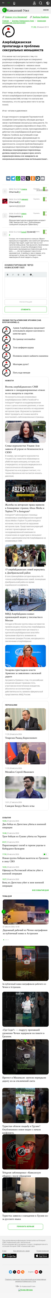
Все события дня (40, 890)
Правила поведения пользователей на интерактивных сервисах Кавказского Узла (25, 1280)
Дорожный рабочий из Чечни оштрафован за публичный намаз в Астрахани (25, 931)
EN (9, 3)
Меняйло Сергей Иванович (19, 771)
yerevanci (24, 199)
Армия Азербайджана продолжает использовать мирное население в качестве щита (29, 330)
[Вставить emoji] (30, 274)
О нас (4, 1251)
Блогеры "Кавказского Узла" (23, 21)
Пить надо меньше (21, 372)
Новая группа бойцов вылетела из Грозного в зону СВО (25, 859)
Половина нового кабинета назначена (30, 355)
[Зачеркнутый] (24, 274)
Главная (5, 21)
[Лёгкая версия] (14, 3)
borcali (23, 232)
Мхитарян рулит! (21, 364)
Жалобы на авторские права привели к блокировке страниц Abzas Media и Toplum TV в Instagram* (24, 508)
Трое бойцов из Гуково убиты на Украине (24, 836)
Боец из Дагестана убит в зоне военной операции (23, 884)
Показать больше (25, 1226)
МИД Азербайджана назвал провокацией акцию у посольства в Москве (24, 617)
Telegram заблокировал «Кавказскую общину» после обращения (21, 1174)
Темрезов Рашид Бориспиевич (21, 737)
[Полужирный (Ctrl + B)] (7, 274)
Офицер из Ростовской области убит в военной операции (22, 871)
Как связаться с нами (21, 1251)
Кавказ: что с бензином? (16, 17)
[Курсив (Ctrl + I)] (13, 274)
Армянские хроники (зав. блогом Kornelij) (24, 22)
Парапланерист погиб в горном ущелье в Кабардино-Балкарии (23, 847)
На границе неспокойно (24, 339)
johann (23, 214)
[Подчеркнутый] (18, 274)
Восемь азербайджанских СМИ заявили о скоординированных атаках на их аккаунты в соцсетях (25, 390)
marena (24, 189)
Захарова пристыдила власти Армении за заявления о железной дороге (23, 673)
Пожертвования (42, 1251)
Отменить (25, 309)
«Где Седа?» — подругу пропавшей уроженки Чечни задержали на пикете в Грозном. (23, 1033)
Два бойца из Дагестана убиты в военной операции (24, 825)
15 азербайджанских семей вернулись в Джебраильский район (25, 571)
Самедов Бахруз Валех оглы (19, 805)
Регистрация (25, 302)
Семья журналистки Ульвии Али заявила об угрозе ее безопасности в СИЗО (24, 449)
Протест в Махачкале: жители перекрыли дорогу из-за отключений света (24, 1079)
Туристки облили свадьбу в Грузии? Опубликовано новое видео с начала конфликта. (21, 1129)
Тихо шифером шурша (23, 347)
